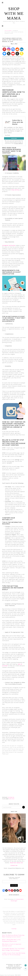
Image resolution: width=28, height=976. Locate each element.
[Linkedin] (22, 49)
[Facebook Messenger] (4, 54)
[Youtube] (13, 54)
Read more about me (16, 862)
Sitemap (14, 928)
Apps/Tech (11, 798)
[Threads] (17, 54)
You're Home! (8, 30)
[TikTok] (17, 890)
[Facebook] (13, 49)
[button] (2, 26)
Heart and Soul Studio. (14, 968)
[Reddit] (17, 49)
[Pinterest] (4, 49)
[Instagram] (9, 49)
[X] (9, 54)
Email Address (14, 878)
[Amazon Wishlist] (22, 54)
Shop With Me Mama (14, 13)
